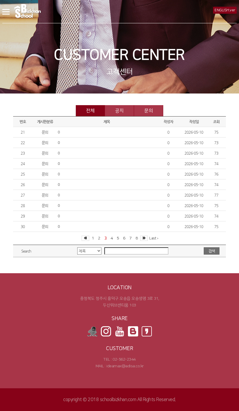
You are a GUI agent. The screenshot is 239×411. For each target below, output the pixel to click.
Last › (153, 238)
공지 (119, 110)
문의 (148, 110)
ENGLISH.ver (225, 10)
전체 (90, 110)
